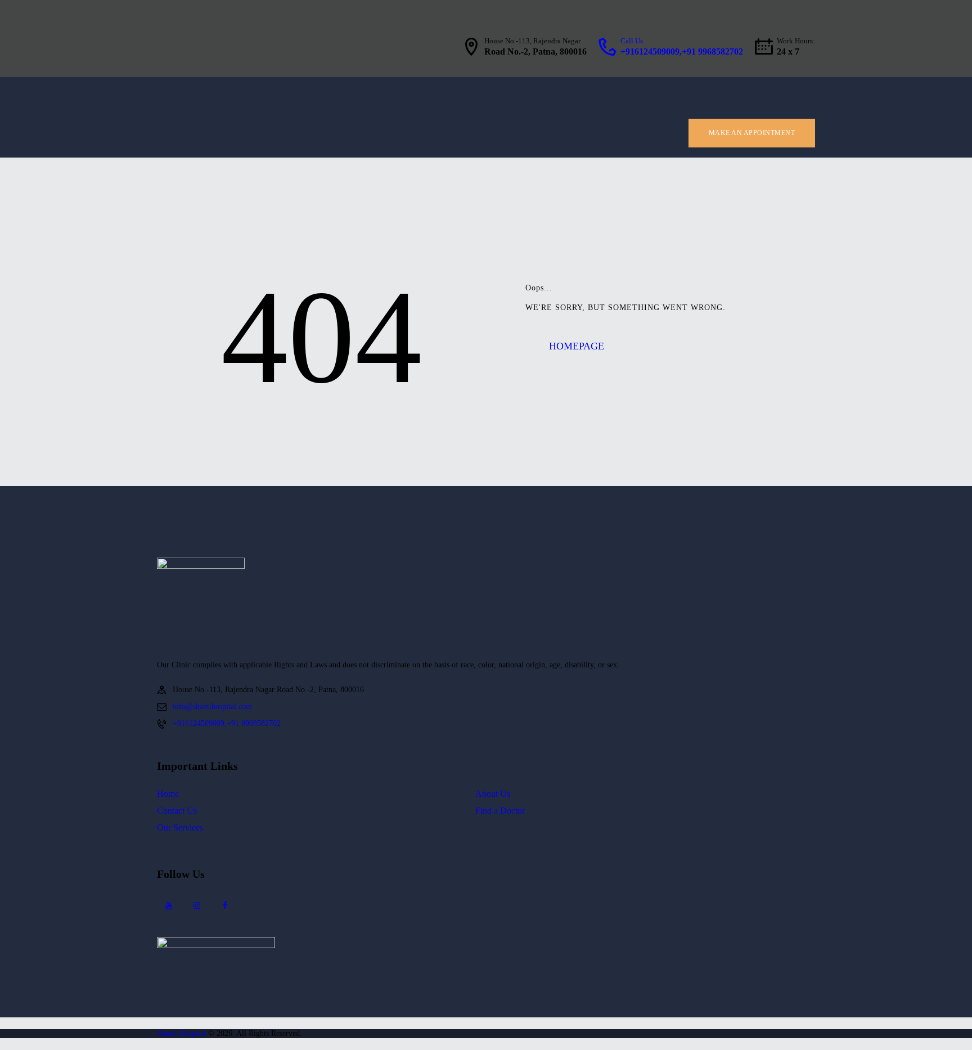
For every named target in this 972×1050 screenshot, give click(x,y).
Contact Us (177, 810)
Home (168, 793)
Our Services (180, 827)
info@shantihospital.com (212, 706)
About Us (492, 793)
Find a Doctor (500, 810)
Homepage (576, 346)
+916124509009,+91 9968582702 (227, 723)
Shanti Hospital (181, 1033)
